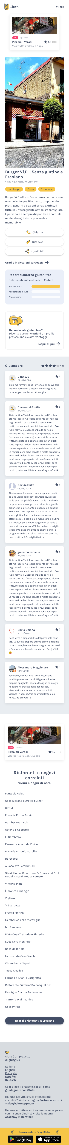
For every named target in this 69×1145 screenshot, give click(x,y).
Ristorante (47, 189)
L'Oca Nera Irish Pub (17, 941)
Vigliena (10, 898)
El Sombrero (13, 837)
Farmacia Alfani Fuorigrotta (23, 977)
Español (10, 1076)
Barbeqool (11, 858)
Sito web (37, 242)
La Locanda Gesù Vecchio (21, 956)
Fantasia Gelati (15, 793)
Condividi (37, 251)
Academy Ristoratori (18, 1117)
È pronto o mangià (17, 891)
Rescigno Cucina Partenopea (23, 992)
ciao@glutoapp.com (20, 1103)
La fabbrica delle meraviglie (22, 920)
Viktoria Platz (13, 883)
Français (11, 1073)
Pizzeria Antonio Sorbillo (21, 851)
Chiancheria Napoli (17, 963)
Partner (45, 1100)
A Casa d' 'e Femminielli (20, 866)
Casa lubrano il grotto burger (23, 800)
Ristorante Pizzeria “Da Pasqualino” (28, 985)
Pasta (30, 189)
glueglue (14, 1060)
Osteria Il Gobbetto (17, 829)
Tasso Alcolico (14, 970)
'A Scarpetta (13, 905)
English (10, 1070)
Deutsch (10, 1080)
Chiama (38, 232)
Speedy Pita (13, 1006)
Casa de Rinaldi (15, 948)
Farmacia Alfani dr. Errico (21, 844)
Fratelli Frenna (14, 912)
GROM (9, 808)
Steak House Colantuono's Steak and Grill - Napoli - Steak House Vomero (33, 874)
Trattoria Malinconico (19, 999)
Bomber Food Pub (16, 822)
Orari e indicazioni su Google (24, 262)
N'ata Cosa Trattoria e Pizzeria (24, 934)
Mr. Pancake (13, 927)
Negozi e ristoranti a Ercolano (34, 1020)
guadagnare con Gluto (19, 1090)
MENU (60, 7)
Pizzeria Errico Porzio (19, 815)
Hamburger (14, 189)
